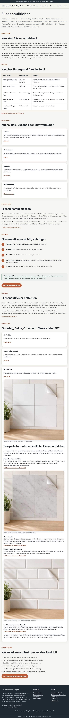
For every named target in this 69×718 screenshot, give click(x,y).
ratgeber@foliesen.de (13, 707)
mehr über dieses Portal (46, 1)
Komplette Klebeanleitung (11, 285)
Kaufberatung (37, 698)
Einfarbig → (7, 342)
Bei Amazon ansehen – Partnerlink (15, 468)
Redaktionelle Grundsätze (58, 695)
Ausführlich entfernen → (9, 316)
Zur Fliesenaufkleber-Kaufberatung (15, 676)
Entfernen (36, 696)
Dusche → (7, 175)
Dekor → (6, 360)
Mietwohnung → (9, 194)
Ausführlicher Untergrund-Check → (13, 113)
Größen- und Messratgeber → (11, 227)
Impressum (54, 698)
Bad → (6, 157)
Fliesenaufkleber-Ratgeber (12, 6)
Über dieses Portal (56, 693)
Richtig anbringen (38, 695)
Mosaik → (7, 376)
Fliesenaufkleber (37, 693)
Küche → (6, 141)
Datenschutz (54, 700)
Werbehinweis (55, 696)
